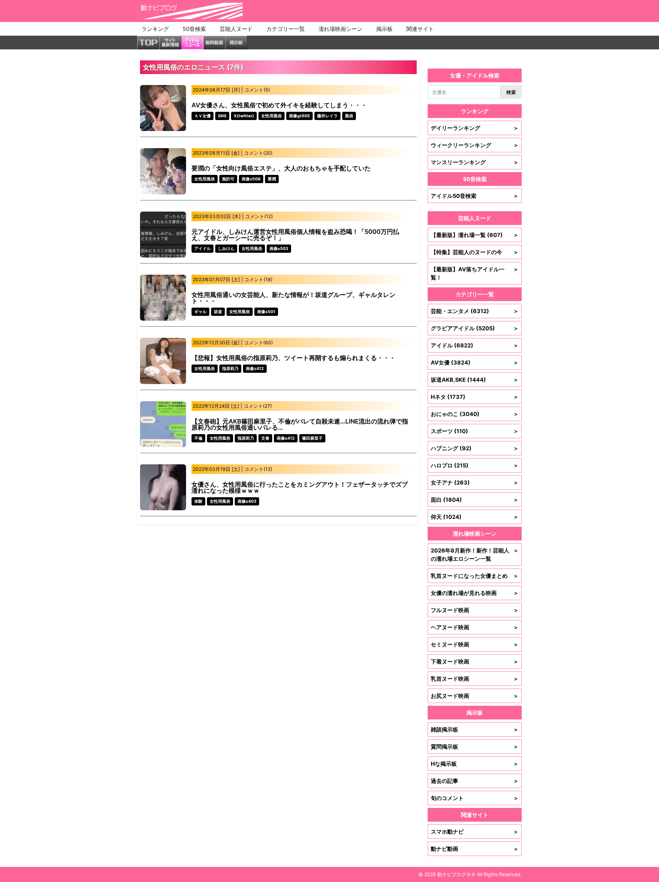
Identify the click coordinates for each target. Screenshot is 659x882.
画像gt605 (299, 115)
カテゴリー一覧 (285, 28)
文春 (265, 438)
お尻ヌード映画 (475, 695)
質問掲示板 (475, 746)
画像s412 (286, 438)
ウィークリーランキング (475, 145)
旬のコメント (475, 798)
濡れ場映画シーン (340, 28)
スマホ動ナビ (475, 831)
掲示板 (384, 28)
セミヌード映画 (475, 644)
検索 (511, 92)
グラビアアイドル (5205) (475, 328)
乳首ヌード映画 (475, 678)
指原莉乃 (230, 368)
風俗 (349, 115)
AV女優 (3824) (475, 362)
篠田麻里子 (312, 438)
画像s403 (247, 501)
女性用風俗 (271, 115)
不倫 (198, 438)
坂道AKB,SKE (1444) (475, 379)
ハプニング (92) (475, 448)
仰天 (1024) (475, 516)
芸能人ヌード (236, 28)
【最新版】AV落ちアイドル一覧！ (475, 273)
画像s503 (278, 248)
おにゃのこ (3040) (475, 413)
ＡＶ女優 (202, 115)
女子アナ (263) (475, 482)
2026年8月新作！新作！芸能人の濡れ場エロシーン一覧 (475, 554)
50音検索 (194, 28)
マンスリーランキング (475, 162)
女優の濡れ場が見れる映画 (475, 592)
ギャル (200, 311)
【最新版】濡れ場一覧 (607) (475, 234)
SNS (222, 115)
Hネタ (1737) (475, 396)
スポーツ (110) (475, 431)
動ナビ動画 (475, 848)
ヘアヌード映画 (475, 627)
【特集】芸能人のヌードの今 (475, 252)
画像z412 (255, 368)
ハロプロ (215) (475, 465)
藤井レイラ (327, 115)
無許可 (228, 178)
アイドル (202, 248)
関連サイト (420, 28)
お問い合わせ (166, 874)
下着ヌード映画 (475, 661)
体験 (198, 501)
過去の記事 (475, 780)
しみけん (226, 248)
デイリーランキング (475, 127)
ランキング (155, 28)
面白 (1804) (475, 499)
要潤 (272, 178)
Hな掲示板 (475, 763)
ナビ (142, 874)
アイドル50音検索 (475, 195)
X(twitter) (244, 115)
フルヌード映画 (475, 610)
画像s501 (266, 311)
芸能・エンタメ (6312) (475, 311)
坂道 (218, 311)
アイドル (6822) (475, 345)
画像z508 (251, 178)
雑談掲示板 (475, 729)
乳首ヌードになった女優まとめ (475, 575)
